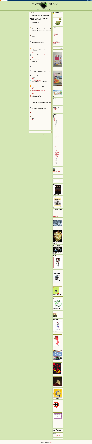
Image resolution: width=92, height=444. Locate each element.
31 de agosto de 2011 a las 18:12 (36, 95)
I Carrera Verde (55, 109)
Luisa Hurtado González (34, 54)
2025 (54, 116)
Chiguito (55, 142)
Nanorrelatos (54, 41)
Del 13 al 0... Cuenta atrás (57, 135)
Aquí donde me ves (57, 154)
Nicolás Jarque (33, 80)
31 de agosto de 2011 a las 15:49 (41, 90)
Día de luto (54, 108)
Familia (55, 145)
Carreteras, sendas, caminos (57, 141)
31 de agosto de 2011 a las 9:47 (41, 54)
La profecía (56, 153)
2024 (54, 117)
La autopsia (56, 155)
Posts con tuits (55, 44)
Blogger (50, 442)
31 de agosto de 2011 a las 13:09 (38, 80)
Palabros (54, 43)
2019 (54, 122)
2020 (54, 121)
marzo (55, 161)
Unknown (33, 85)
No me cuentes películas (56, 42)
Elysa (32, 95)
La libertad (56, 146)
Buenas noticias (55, 28)
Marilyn (55, 14)
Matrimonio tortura (57, 148)
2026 (54, 115)
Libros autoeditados (55, 36)
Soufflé (55, 144)
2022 (54, 119)
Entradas (55, 180)
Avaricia (55, 138)
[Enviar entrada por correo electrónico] (38, 22)
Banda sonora (56, 140)
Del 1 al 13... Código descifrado (57, 137)
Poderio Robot (56, 13)
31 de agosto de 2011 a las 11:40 (35, 59)
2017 (54, 124)
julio (55, 157)
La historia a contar (55, 216)
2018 (54, 123)
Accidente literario (57, 139)
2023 (54, 118)
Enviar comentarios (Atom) (42, 134)
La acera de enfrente (57, 149)
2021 (54, 120)
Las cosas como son (57, 151)
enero (55, 163)
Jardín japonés (55, 34)
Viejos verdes (56, 147)
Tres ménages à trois (55, 104)
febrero (55, 162)
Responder (33, 38)
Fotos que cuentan (55, 33)
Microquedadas (55, 110)
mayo (55, 159)
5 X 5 (53, 99)
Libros (54, 35)
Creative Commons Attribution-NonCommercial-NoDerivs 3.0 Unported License (56, 436)
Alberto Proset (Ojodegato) (35, 90)
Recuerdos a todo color (57, 143)
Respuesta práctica (57, 152)
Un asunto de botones (57, 150)
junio (55, 158)
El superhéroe (56, 156)
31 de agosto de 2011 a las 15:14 (37, 85)
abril (55, 160)
